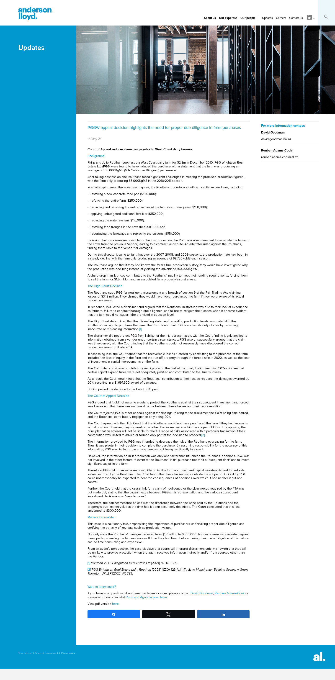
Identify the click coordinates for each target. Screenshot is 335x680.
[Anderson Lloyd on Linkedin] (310, 17)
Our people (247, 18)
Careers (281, 18)
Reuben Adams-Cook (230, 593)
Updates (267, 18)
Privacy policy (68, 653)
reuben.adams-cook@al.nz (279, 157)
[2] (203, 435)
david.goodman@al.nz (276, 139)
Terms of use (25, 653)
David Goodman (202, 593)
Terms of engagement (46, 653)
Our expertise (228, 18)
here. (115, 604)
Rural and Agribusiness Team (146, 597)
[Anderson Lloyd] (35, 19)
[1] (140, 329)
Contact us (296, 18)
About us (210, 18)
